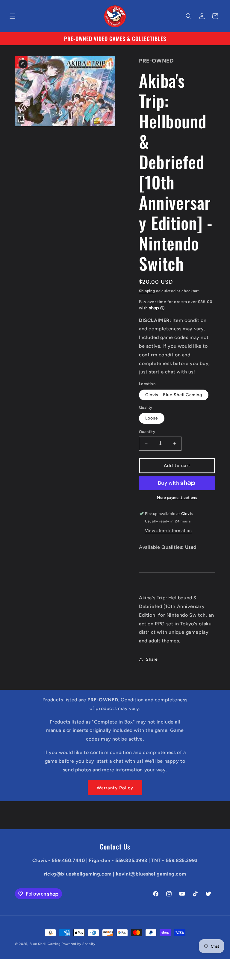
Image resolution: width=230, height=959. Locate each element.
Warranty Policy (115, 788)
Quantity (147, 431)
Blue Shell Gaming (45, 944)
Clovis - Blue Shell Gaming (173, 394)
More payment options (177, 498)
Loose (151, 418)
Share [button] (152, 659)
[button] (12, 16)
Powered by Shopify (79, 944)
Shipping (147, 291)
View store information (168, 530)
